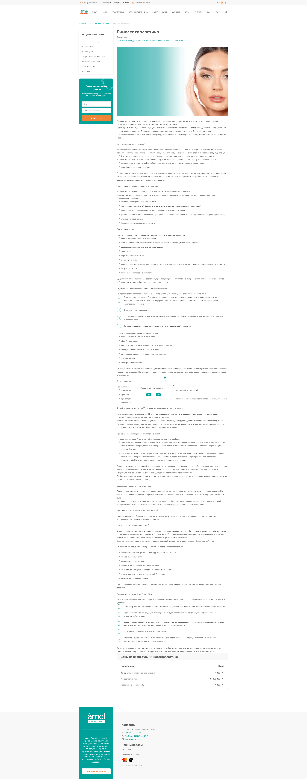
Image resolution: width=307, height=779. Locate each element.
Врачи (104, 12)
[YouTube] (219, 2)
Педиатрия (86, 71)
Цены (187, 12)
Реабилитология (88, 66)
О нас (94, 12)
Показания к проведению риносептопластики (136, 41)
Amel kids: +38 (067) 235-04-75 (137, 736)
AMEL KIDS (176, 12)
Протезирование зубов (91, 61)
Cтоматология (118, 12)
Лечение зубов (87, 47)
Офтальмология (159, 12)
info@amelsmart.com (142, 3)
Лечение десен (87, 52)
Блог (209, 12)
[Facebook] (226, 2)
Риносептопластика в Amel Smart (172, 41)
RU (217, 12)
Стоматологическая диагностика (95, 42)
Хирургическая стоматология (93, 57)
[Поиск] (226, 12)
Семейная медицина (138, 12)
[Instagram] (222, 2)
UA (149, 395)
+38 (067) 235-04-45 (121, 3)
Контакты (198, 12)
